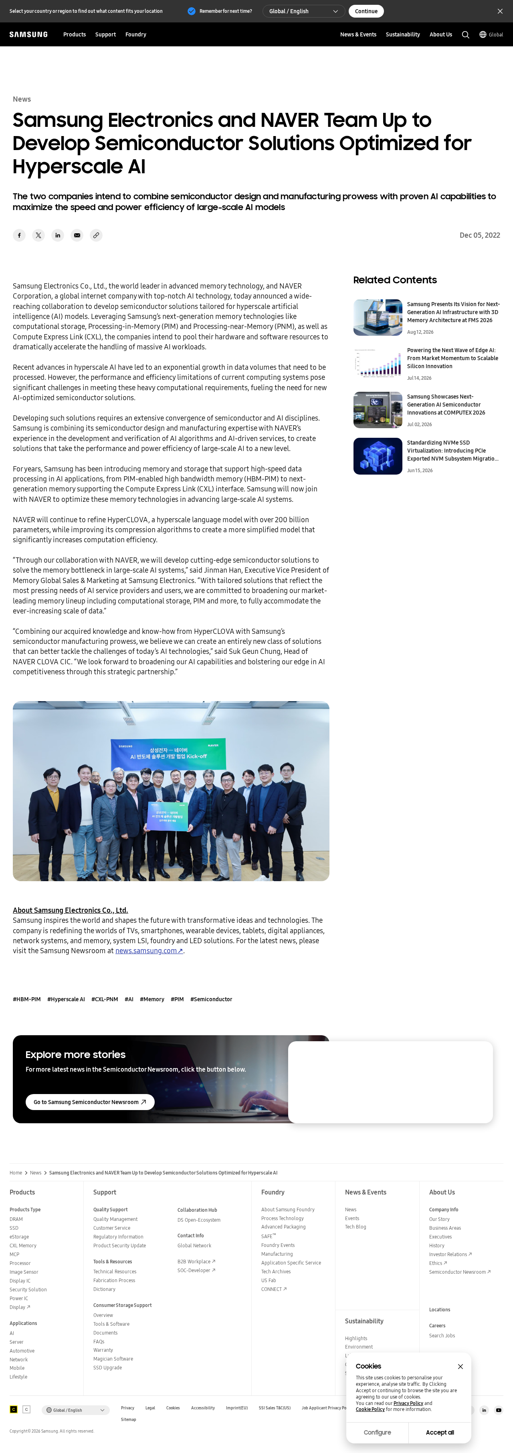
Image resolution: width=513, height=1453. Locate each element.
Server (17, 1342)
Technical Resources (114, 1271)
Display (17, 1307)
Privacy (127, 1408)
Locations (439, 1309)
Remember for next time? (226, 11)
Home (16, 1173)
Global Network (194, 1245)
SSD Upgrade (107, 1367)
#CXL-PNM (104, 999)
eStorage (19, 1236)
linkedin (57, 235)
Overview (103, 1315)
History (436, 1245)
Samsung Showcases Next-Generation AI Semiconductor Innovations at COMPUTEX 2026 (446, 405)
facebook (19, 235)
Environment (359, 1346)
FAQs (98, 1341)
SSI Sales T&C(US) (275, 1408)
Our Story (439, 1219)
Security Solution (28, 1289)
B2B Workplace (194, 1261)
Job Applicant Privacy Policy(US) (331, 1408)
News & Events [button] (358, 34)
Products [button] (74, 34)
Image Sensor (24, 1272)
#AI (129, 999)
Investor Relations (448, 1254)
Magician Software (113, 1358)
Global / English (289, 11)
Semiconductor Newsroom (457, 1272)
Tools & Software (111, 1324)
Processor (20, 1263)
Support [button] (105, 34)
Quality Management (115, 1219)
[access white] (26, 1409)
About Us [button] (441, 34)
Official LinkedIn (484, 1410)
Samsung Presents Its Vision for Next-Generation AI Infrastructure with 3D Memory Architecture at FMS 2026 (453, 312)
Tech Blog (355, 1226)
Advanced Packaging (283, 1226)
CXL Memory (23, 1245)
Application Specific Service (291, 1262)
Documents (105, 1332)
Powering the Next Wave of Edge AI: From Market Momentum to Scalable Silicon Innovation (452, 358)
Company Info (443, 1209)
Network (19, 1359)
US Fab (268, 1280)
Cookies (173, 1408)
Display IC (20, 1280)
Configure (377, 1432)
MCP (14, 1254)
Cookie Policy (370, 1409)
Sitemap (128, 1419)
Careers (437, 1325)
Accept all (440, 1432)
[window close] (460, 1366)
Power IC (19, 1298)
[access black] (14, 1409)
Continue (366, 11)
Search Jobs (442, 1335)
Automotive (22, 1350)
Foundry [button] (135, 34)
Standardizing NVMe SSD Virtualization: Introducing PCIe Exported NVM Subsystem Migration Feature (452, 451)
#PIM (177, 999)
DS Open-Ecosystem (199, 1220)
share (96, 235)
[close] (479, 1055)
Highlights (356, 1338)
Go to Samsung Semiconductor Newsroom (86, 1102)
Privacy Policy (408, 1403)
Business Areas (445, 1228)
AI (12, 1333)
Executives (440, 1236)
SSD (14, 1228)
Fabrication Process (114, 1280)
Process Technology (282, 1218)
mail (77, 235)
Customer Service (111, 1228)
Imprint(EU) (237, 1408)
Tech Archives (276, 1271)
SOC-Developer (194, 1270)
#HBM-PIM (27, 999)
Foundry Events (278, 1245)
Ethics (435, 1263)
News (35, 1173)
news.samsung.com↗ (149, 951)
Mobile (17, 1368)
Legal (150, 1408)
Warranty (103, 1350)
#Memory (152, 999)
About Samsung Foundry (288, 1209)
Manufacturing (277, 1254)
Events (352, 1218)
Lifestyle (18, 1376)
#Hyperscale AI (66, 999)
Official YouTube (498, 1410)
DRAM (16, 1219)
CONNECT (271, 1289)
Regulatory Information (118, 1236)
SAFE (268, 1236)
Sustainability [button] (403, 34)
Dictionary (104, 1289)
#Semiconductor (211, 999)
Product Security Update (119, 1245)
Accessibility (203, 1408)
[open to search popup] (466, 35)
